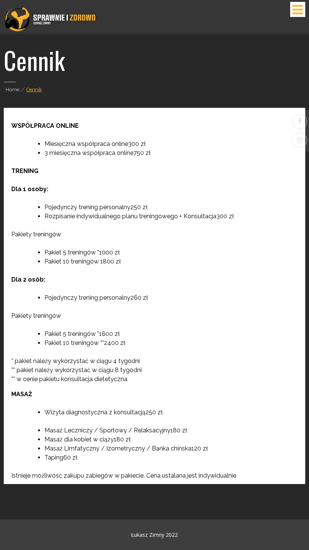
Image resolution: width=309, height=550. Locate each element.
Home (12, 89)
